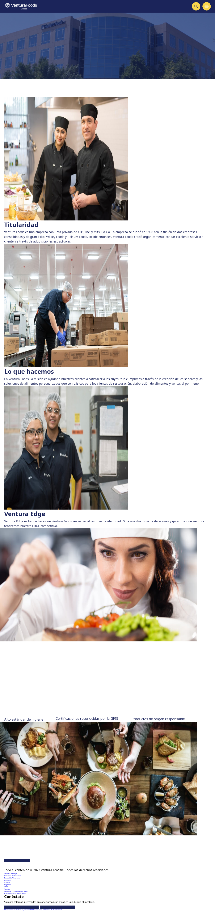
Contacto (7, 882)
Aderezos (7, 889)
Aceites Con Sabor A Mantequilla (15, 893)
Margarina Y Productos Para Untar (16, 891)
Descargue (18, 874)
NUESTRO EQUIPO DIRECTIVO (30, 692)
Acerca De (7, 880)
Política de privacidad (23, 910)
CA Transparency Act (38, 910)
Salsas (6, 887)
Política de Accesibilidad (53, 910)
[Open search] (196, 6)
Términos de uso (10, 910)
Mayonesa (7, 885)
